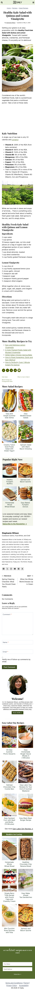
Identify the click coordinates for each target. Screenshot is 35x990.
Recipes (14, 8)
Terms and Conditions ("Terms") (17, 983)
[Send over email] (15, 370)
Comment (7, 614)
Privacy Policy (11, 985)
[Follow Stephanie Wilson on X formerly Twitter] (7, 568)
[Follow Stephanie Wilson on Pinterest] (18, 568)
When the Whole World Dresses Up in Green (26, 580)
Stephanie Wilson (10, 22)
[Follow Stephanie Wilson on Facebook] (3, 568)
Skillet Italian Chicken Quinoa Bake (18, 355)
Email (5, 652)
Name (6, 642)
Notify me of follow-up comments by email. (16, 660)
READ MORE (17, 712)
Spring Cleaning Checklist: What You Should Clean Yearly (9, 581)
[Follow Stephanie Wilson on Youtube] (14, 568)
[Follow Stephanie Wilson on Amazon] (22, 568)
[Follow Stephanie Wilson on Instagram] (11, 568)
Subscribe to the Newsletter (14, 524)
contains (15, 140)
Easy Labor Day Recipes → (23, 829)
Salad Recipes (23, 8)
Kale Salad (5, 377)
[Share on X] (11, 370)
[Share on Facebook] (7, 370)
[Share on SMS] (19, 370)
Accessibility (24, 985)
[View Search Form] (2, 2)
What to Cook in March (24, 377)
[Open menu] (33, 2)
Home (9, 8)
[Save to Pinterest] (3, 370)
